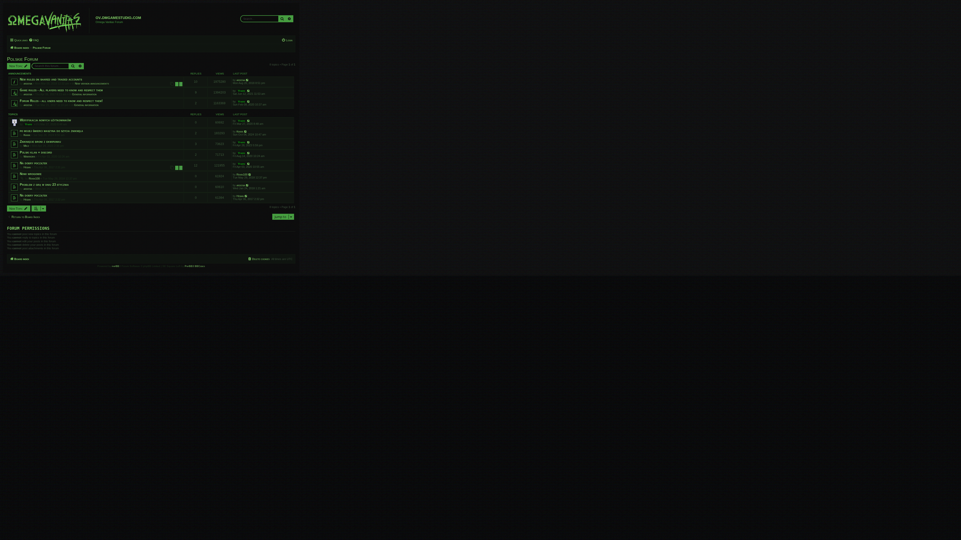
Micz (26, 145)
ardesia (28, 83)
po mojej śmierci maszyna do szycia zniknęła (51, 131)
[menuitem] (34, 40)
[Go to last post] (247, 80)
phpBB (115, 266)
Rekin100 (34, 178)
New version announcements (92, 83)
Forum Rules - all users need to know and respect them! (61, 101)
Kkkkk (27, 135)
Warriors (29, 156)
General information (84, 94)
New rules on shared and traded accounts (51, 79)
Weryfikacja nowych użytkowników (45, 120)
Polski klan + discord (36, 152)
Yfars (241, 90)
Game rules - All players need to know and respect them (61, 90)
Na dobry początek (33, 163)
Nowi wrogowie (31, 174)
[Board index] (48, 20)
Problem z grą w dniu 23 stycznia (44, 184)
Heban (27, 167)
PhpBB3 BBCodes (195, 266)
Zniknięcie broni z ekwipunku (40, 142)
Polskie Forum (22, 59)
